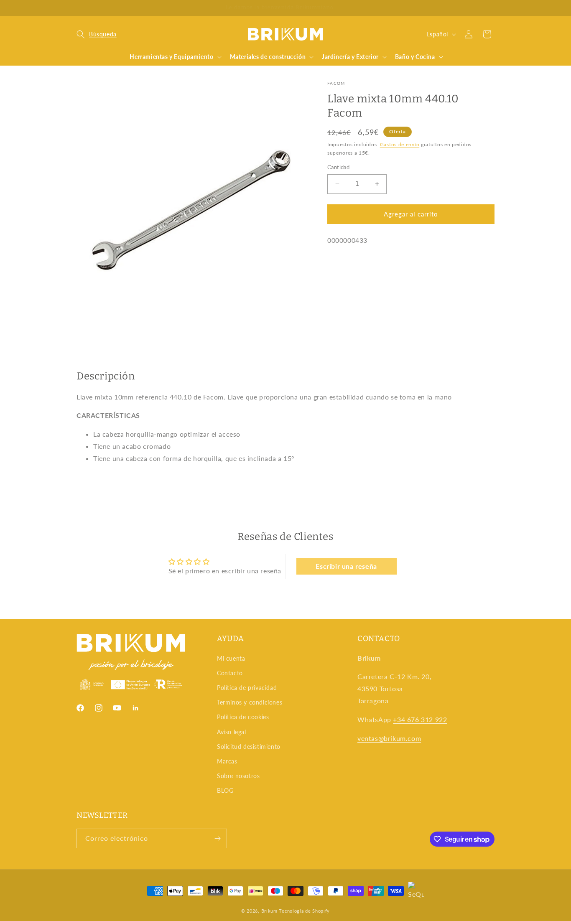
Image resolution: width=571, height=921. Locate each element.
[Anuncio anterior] (79, 8)
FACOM (336, 83)
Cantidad (338, 167)
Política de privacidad (247, 687)
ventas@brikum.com (389, 738)
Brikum (269, 910)
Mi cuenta (231, 658)
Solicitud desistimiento (248, 746)
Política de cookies (243, 716)
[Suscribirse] (217, 838)
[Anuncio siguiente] (491, 8)
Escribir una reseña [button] (346, 566)
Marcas (227, 761)
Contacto (230, 673)
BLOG (225, 790)
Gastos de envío (400, 144)
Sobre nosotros (238, 775)
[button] (96, 34)
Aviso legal (231, 731)
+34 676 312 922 (420, 719)
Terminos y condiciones (249, 702)
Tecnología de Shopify (304, 910)
